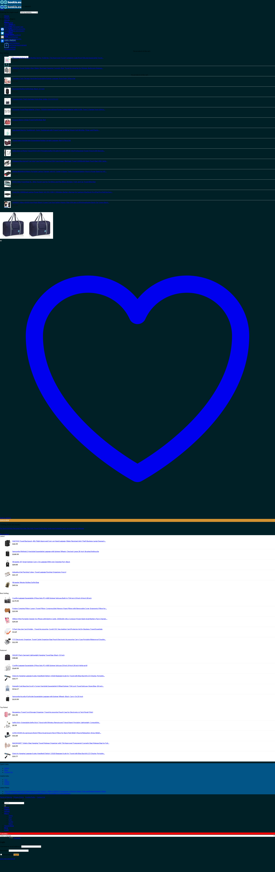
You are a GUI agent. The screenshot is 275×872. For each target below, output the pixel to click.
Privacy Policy (18, 797)
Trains (11, 822)
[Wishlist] (1, 240)
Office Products (10, 41)
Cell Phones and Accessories (14, 29)
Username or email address (10, 846)
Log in (16, 855)
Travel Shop (9, 826)
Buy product (4, 534)
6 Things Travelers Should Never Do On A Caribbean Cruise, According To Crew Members (37, 793)
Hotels (7, 20)
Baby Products (9, 25)
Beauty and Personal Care (13, 27)
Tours (11, 815)
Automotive (8, 23)
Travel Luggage (10, 47)
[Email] (2, 37)
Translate (17, 838)
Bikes (11, 824)
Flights (6, 782)
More (6, 813)
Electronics (8, 33)
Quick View (4, 520)
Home (6, 16)
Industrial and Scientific (12, 39)
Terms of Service (6, 797)
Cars (10, 820)
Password (4, 850)
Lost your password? (7, 859)
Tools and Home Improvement (15, 45)
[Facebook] (2, 29)
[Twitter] (2, 33)
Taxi (5, 780)
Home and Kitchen (11, 37)
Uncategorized (9, 49)
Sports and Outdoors (12, 43)
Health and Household (12, 35)
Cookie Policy (30, 797)
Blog (6, 770)
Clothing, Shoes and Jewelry (14, 31)
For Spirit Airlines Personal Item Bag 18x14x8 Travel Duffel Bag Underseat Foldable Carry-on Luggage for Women (42, 528)
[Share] (2, 41)
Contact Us (8, 772)
